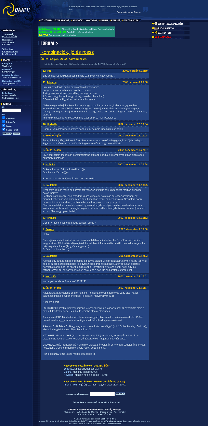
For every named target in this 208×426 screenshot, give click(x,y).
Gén (109, 414)
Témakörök (7, 34)
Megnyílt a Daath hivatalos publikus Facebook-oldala (88, 29)
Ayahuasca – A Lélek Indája (63, 35)
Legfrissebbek (9, 54)
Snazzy (50, 229)
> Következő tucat (94, 402)
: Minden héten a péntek (87, 374)
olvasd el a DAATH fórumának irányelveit (106, 64)
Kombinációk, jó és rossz (67, 52)
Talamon (51, 82)
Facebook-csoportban (116, 421)
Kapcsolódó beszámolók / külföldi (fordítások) (90, 381)
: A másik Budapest (83, 368)
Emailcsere (8, 45)
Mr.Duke (50, 164)
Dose (109, 412)
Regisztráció (8, 40)
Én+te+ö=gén (8, 72)
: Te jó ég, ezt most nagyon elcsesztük (97, 384)
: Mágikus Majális (81, 371)
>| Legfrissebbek (112, 402)
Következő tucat (10, 52)
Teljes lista (7, 49)
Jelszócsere (8, 42)
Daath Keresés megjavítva (80, 32)
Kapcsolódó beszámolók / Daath (82, 365)
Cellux (91, 414)
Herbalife (52, 124)
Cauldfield (51, 185)
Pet (49, 70)
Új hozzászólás (9, 36)
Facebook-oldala (107, 419)
